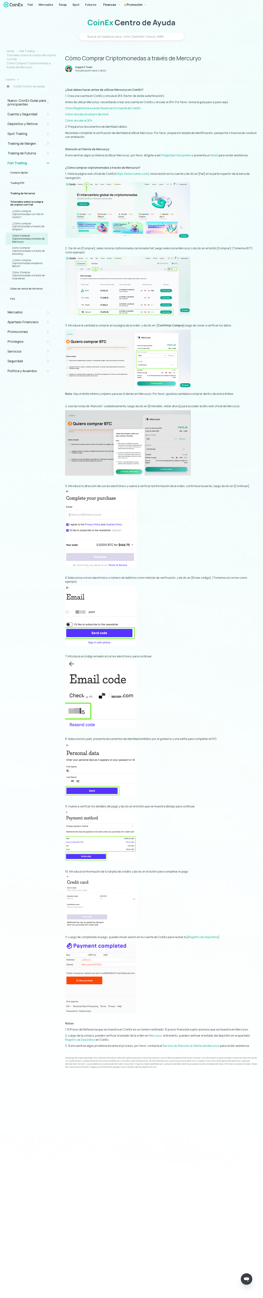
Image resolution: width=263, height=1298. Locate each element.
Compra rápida (19, 172)
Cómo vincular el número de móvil (86, 114)
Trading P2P (17, 183)
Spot (75, 5)
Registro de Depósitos (203, 937)
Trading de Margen (22, 143)
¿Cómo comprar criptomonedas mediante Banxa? (27, 263)
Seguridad (15, 361)
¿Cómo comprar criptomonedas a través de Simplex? (28, 226)
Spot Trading (17, 133)
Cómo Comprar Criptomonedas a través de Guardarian (28, 275)
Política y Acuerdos (22, 371)
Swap (63, 5)
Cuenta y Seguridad (22, 114)
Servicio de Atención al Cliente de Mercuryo (191, 1046)
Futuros (90, 5)
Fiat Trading (27, 51)
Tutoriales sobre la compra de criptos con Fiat (26, 203)
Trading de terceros (22, 193)
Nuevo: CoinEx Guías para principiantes (27, 102)
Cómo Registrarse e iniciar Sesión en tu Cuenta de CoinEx (103, 108)
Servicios (14, 351)
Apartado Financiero (23, 322)
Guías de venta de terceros (26, 288)
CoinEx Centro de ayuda (29, 86)
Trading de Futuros (22, 153)
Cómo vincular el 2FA (78, 120)
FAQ (12, 298)
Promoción (134, 5)
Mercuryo (155, 1035)
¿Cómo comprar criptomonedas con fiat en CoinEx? (28, 214)
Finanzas (109, 5)
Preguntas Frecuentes (176, 155)
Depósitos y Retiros (23, 124)
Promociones (18, 331)
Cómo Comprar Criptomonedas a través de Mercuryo (28, 65)
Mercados (46, 5)
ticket (214, 155)
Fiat (30, 5)
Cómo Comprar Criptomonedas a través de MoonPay (28, 251)
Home (10, 51)
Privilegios (15, 341)
